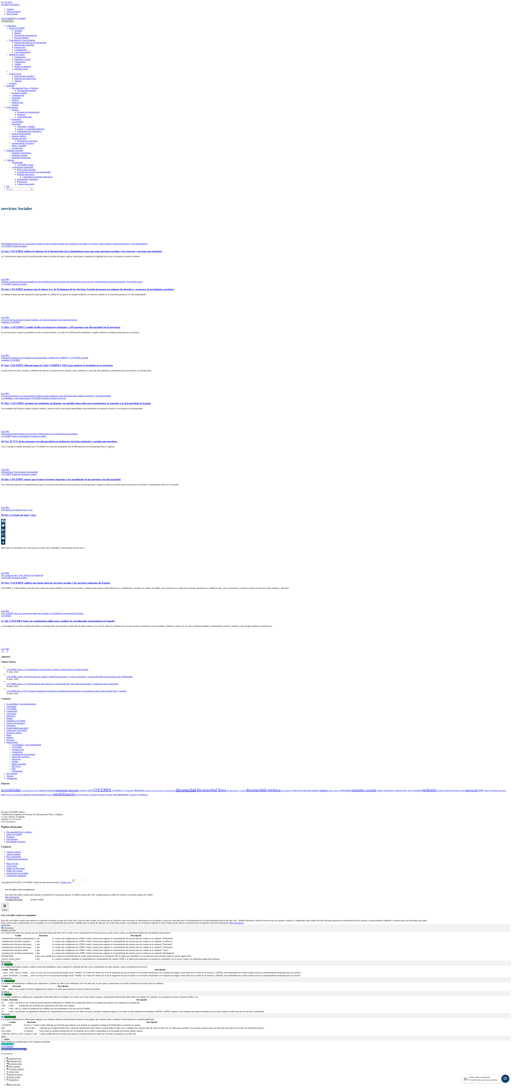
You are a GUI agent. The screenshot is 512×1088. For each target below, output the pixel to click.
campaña (82, 790)
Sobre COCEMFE (17, 28)
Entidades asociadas (14, 150)
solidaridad (93, 795)
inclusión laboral (444, 790)
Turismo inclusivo (19, 138)
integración (471, 790)
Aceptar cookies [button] (37, 899)
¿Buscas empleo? (13, 11)
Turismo (9, 776)
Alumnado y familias (26, 126)
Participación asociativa (24, 76)
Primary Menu (7, 21)
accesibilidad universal (29, 791)
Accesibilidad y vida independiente (16, 398)
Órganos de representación (25, 35)
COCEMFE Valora (25, 165)
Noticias (15, 100)
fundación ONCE (400, 791)
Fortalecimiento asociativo (17, 728)
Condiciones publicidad (16, 875)
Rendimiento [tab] (6, 978)
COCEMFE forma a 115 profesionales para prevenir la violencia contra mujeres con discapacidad (47, 669)
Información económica (24, 45)
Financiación (19, 47)
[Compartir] (256, 542)
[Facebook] (256, 521)
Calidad (17, 64)
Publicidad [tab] (5, 1014)
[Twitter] (256, 525)
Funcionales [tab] (6, 962)
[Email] (256, 538)
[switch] (2, 964)
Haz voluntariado (13, 857)
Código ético (19, 62)
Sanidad (49, 795)
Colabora (10, 160)
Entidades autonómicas (21, 153)
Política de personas (22, 66)
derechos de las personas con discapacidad (160, 791)
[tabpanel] (256, 946)
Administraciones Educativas (29, 131)
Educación (16, 124)
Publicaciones (17, 102)
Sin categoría (11, 773)
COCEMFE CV (118, 790)
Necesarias (8, 928)
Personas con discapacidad (28, 112)
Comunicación (18, 95)
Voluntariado (17, 162)
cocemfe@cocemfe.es (10, 4)
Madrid (486, 791)
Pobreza (9, 737)
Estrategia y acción (22, 59)
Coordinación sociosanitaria (23, 754)
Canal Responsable (22, 52)
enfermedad (345, 790)
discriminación (286, 791)
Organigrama (19, 57)
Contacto (13, 83)
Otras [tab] (3, 1037)
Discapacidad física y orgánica (19, 832)
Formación (16, 119)
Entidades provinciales (21, 158)
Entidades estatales (19, 155)
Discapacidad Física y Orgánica (25, 88)
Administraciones (24, 117)
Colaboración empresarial (22, 167)
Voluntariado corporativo (27, 179)
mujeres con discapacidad (15, 795)
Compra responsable (25, 184)
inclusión (429, 790)
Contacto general (13, 852)
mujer (4, 794)
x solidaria (143, 794)
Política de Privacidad (15, 868)
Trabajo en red (15, 74)
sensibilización (64, 794)
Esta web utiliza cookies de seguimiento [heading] (20, 890)
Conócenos (11, 26)
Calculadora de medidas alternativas (37, 177)
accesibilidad (10, 790)
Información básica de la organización (30, 42)
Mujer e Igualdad (19, 146)
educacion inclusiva (311, 790)
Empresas (21, 114)
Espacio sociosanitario (21, 436)
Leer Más (5, 279)
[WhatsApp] (256, 534)
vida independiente (121, 794)
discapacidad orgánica (263, 790)
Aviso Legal (11, 866)
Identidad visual (21, 69)
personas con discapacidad (35, 794)
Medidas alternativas (25, 174)
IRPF (481, 790)
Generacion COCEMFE (16, 730)
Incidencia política (19, 93)
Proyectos (62, 398)
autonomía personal (66, 790)
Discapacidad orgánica (26, 90)
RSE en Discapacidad (26, 170)
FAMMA (380, 791)
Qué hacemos (12, 107)
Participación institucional (25, 78)
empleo (324, 790)
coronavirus (11, 713)
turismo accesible (105, 795)
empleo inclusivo (333, 791)
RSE (14, 769)
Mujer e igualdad (19, 764)
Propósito (18, 30)
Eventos (15, 105)
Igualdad (417, 790)
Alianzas (18, 81)
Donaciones (22, 182)
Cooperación (17, 148)
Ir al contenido (7, 1046)
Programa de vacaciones (27, 141)
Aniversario (11, 706)
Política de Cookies (14, 871)
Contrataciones (20, 50)
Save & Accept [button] (7, 1044)
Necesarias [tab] (5, 925)
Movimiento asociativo (16, 841)
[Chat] (505, 1079)
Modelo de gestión (17, 54)
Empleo (15, 110)
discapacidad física (211, 790)
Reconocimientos (21, 38)
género (410, 790)
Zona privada (12, 14)
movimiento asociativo (497, 791)
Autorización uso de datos (17, 873)
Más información (12, 897)
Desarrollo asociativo (20, 757)
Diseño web (66, 882)
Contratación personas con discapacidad (34, 172)
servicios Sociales (82, 795)
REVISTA (16, 766)
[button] (14, 1049)
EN (7, 186)
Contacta (10, 9)
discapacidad (186, 790)
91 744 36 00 (6, 2)
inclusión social (457, 790)
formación (388, 790)
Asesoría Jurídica (19, 136)
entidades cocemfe (363, 790)
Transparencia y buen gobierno (22, 40)
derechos (139, 790)
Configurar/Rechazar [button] (14, 899)
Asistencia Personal (46, 790)
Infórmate (10, 86)
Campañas (16, 98)
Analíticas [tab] (5, 992)
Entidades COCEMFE (10, 322)
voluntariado (133, 795)
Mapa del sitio (12, 863)
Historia (17, 33)
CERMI (90, 791)
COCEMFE (6, 246)
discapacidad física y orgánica (236, 791)
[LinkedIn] (256, 530)
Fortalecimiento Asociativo (23, 143)
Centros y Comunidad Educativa (31, 129)
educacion (297, 790)
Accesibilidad (17, 122)
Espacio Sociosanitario (21, 134)
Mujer (8, 735)
